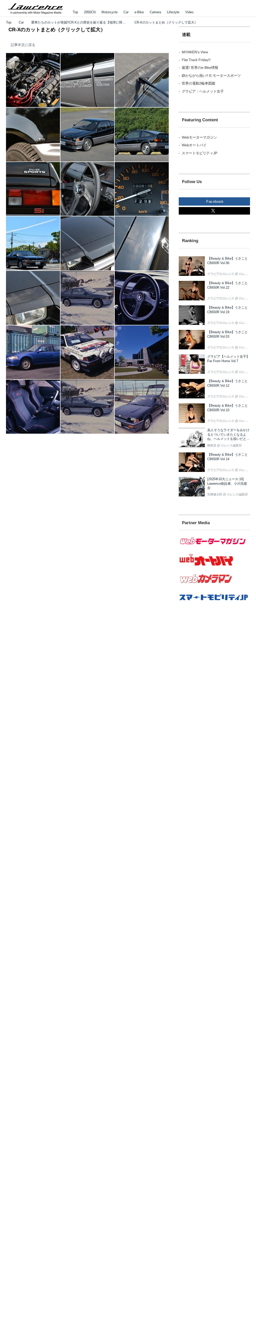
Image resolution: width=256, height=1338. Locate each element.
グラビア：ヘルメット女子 (203, 91)
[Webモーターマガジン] (214, 547)
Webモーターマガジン (199, 137)
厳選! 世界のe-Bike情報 (200, 68)
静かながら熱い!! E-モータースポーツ (211, 76)
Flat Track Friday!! (196, 60)
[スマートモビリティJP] (214, 603)
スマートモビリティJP (199, 153)
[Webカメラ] (214, 585)
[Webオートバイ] (214, 565)
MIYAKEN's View (195, 52)
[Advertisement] (206, 699)
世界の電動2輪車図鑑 (198, 83)
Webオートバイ (194, 145)
